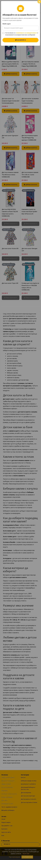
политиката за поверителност (26, 33)
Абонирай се (21, 40)
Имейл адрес (6, 24)
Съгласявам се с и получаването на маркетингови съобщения (21, 34)
